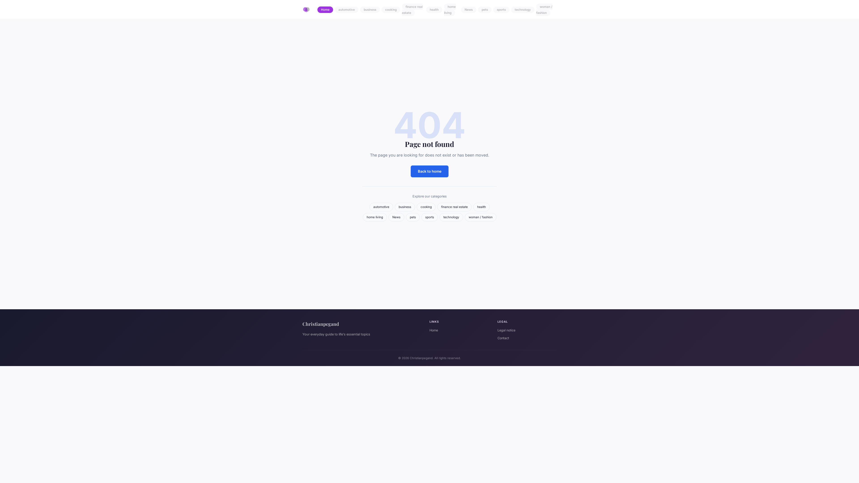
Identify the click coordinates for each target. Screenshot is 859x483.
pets (485, 10)
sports (501, 10)
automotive (346, 10)
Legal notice (506, 330)
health (434, 10)
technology (523, 10)
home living (450, 10)
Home (325, 10)
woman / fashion (544, 10)
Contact (503, 338)
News (469, 10)
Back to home (429, 171)
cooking (391, 10)
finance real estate (412, 10)
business (370, 10)
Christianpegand (320, 324)
